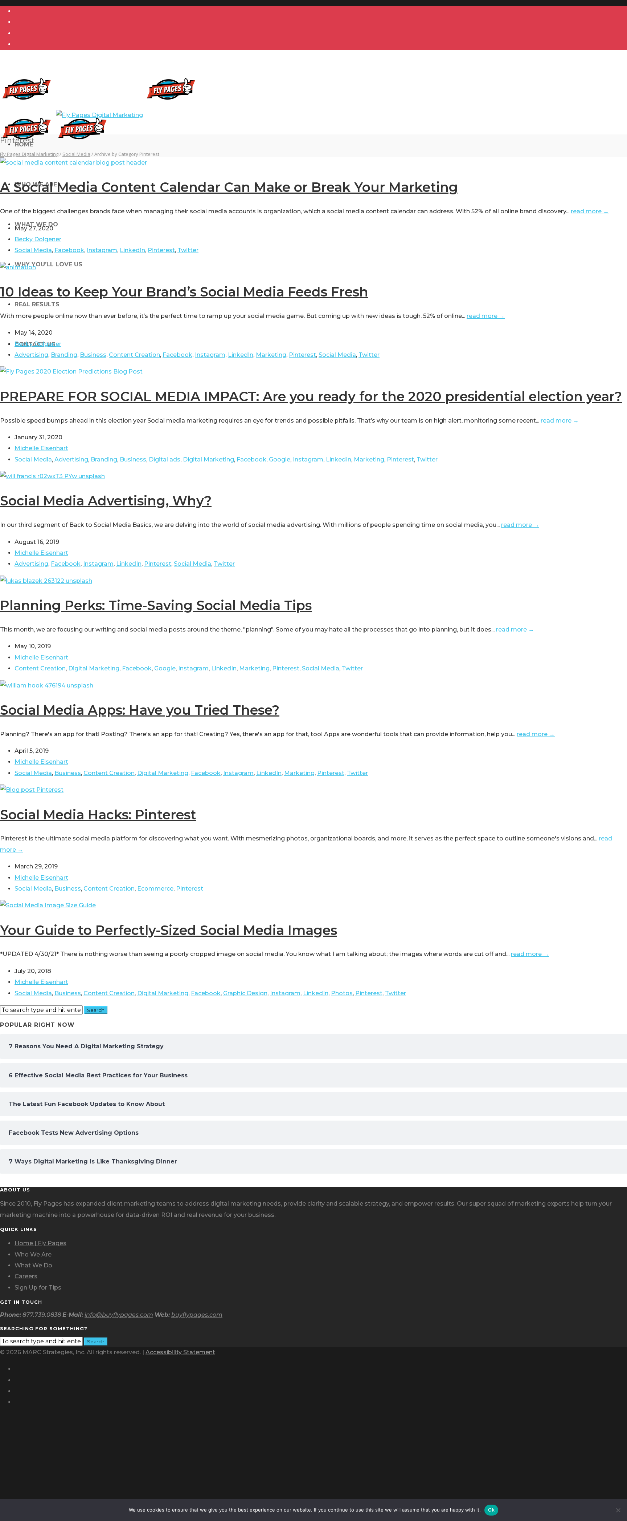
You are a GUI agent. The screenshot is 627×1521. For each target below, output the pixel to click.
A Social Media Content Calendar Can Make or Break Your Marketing (229, 187)
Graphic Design (245, 993)
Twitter (187, 250)
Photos (342, 993)
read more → (590, 211)
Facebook (69, 250)
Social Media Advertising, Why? (106, 501)
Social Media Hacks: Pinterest (98, 815)
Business (93, 354)
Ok (491, 1510)
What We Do (33, 1265)
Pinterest (161, 250)
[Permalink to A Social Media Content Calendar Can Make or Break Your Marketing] (73, 162)
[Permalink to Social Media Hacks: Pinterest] (31, 789)
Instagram (102, 250)
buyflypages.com (196, 1314)
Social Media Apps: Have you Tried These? (139, 710)
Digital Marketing (208, 459)
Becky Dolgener (38, 239)
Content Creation (134, 354)
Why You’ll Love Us (48, 264)
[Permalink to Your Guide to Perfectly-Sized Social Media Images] (48, 905)
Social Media (33, 250)
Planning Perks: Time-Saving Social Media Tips (156, 605)
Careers (26, 1276)
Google (279, 459)
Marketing (271, 354)
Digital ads (164, 459)
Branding (64, 354)
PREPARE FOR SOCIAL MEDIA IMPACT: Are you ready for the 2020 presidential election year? (311, 396)
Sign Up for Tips (38, 1287)
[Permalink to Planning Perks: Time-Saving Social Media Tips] (46, 580)
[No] (618, 1510)
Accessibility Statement (180, 1352)
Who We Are (33, 1254)
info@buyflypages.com (119, 1314)
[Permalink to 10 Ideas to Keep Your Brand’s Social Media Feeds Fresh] (18, 267)
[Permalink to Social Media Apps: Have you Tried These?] (46, 685)
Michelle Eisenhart (41, 448)
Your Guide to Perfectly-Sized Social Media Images (168, 930)
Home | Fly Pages (40, 1243)
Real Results (37, 304)
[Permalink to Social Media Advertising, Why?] (52, 476)
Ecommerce (155, 888)
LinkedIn (132, 250)
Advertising (31, 354)
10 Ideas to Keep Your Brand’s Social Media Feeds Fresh (184, 292)
